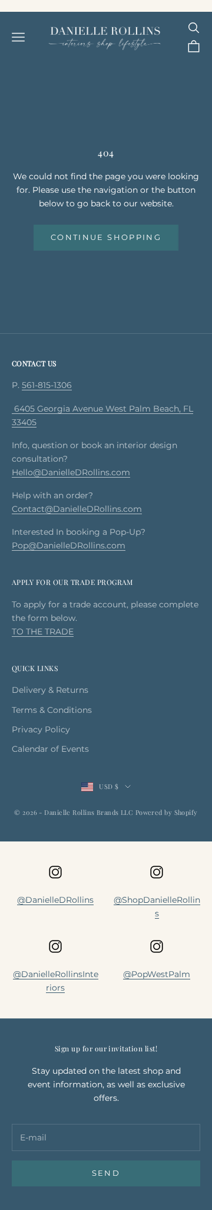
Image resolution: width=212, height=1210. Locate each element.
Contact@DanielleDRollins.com (77, 509)
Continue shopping (106, 237)
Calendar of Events (50, 749)
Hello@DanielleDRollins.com (71, 472)
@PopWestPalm (156, 974)
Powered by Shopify (166, 812)
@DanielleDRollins (55, 900)
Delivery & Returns (50, 690)
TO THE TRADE (43, 631)
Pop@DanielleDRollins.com (68, 545)
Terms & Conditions (52, 710)
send (106, 1173)
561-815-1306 (47, 385)
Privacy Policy (41, 729)
